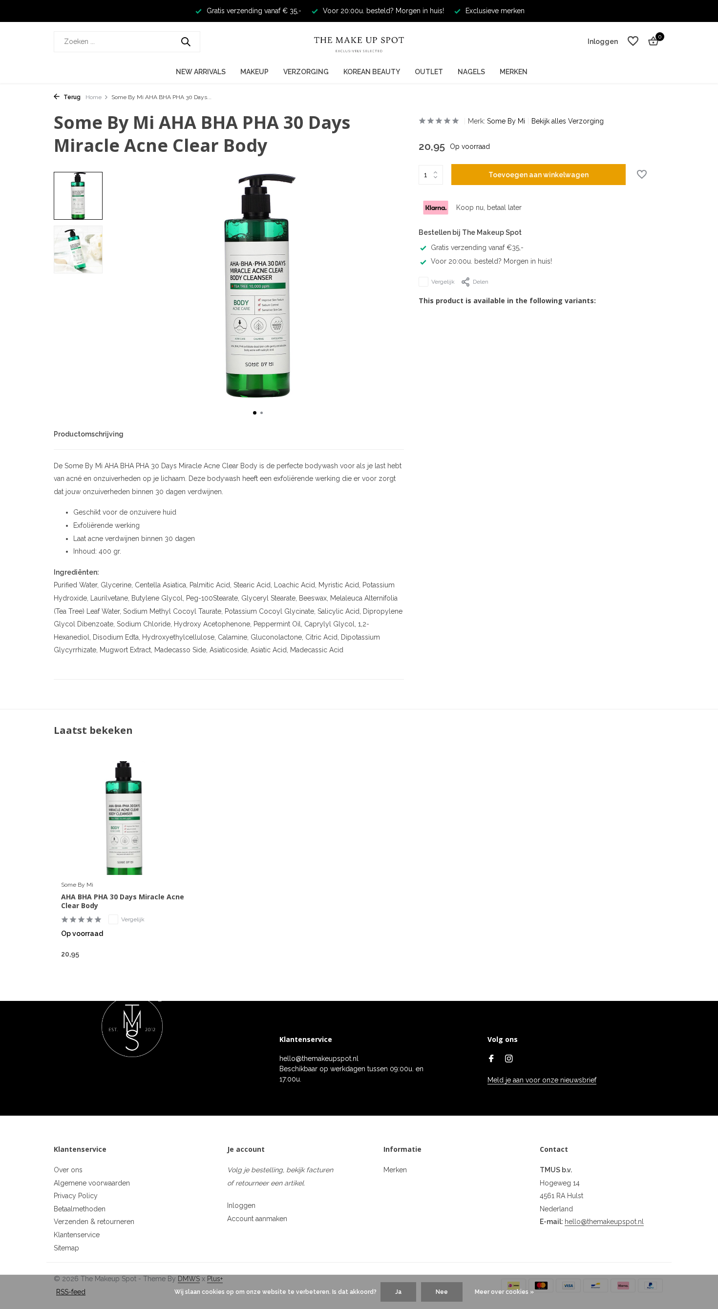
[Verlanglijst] (633, 41)
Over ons (68, 1170)
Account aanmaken (257, 1219)
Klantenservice (77, 1235)
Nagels (471, 72)
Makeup (254, 72)
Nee (442, 1291)
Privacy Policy (76, 1196)
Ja (398, 1291)
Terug (71, 97)
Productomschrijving (89, 434)
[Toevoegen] (171, 953)
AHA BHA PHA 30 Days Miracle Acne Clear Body (122, 901)
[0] (650, 41)
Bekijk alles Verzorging (567, 121)
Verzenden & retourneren (94, 1222)
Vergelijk (443, 281)
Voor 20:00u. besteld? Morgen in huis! (491, 261)
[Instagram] (509, 1059)
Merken (514, 72)
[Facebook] (491, 1059)
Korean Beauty (371, 72)
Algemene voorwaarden (92, 1183)
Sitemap (66, 1248)
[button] (254, 413)
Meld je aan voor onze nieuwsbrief (541, 1080)
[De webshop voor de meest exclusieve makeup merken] (358, 41)
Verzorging (306, 72)
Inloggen (241, 1205)
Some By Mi (506, 121)
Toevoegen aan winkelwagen (538, 175)
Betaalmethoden (80, 1209)
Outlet (429, 72)
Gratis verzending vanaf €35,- (477, 247)
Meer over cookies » (504, 1291)
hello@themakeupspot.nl (604, 1222)
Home (93, 97)
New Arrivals (201, 72)
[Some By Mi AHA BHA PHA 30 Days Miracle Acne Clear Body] (124, 818)
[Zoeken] (185, 41)
